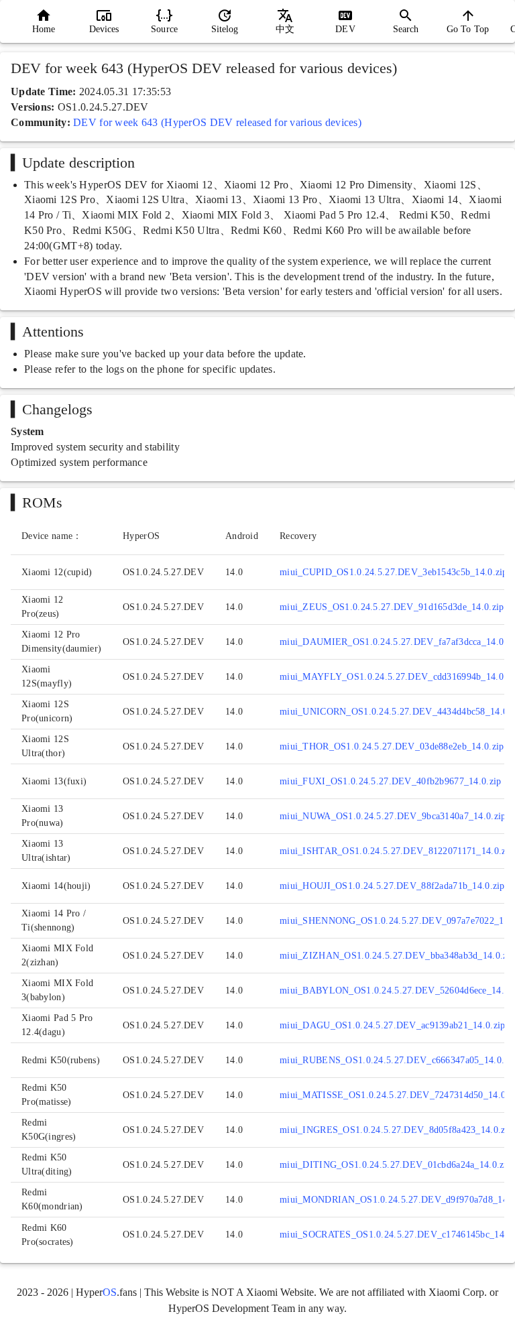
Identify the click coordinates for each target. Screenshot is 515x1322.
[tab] (43, 21)
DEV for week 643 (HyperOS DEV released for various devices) (217, 122)
